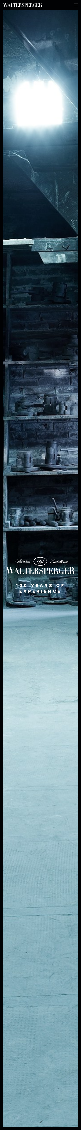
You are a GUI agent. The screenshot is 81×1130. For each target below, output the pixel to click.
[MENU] (76, 5)
